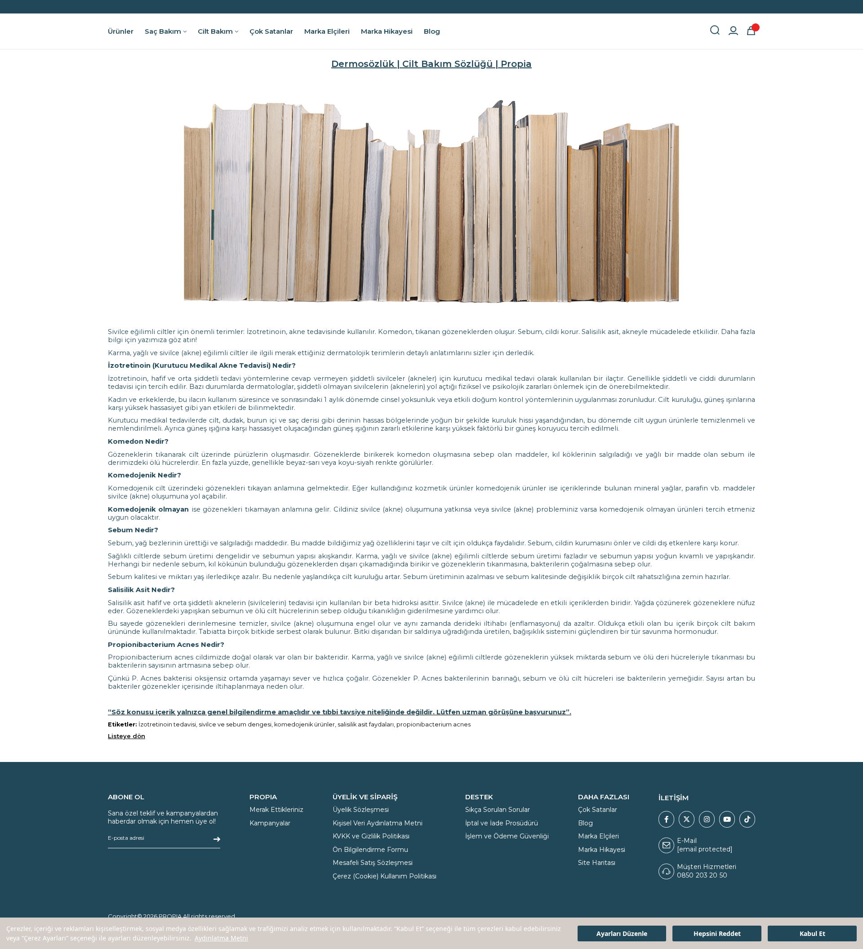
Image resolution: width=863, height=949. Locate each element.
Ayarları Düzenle (621, 933)
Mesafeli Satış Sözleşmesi (373, 863)
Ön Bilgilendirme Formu (370, 850)
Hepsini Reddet (717, 933)
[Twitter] (686, 819)
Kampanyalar (269, 823)
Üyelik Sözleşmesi (361, 810)
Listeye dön (126, 736)
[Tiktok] (747, 819)
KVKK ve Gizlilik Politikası (371, 836)
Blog (585, 823)
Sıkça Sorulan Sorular (497, 810)
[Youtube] (727, 819)
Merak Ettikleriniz (276, 810)
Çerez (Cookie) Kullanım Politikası (384, 876)
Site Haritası (596, 863)
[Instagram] (707, 819)
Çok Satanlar (597, 810)
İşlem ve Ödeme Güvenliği (507, 836)
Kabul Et (812, 933)
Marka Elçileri (598, 836)
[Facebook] (666, 819)
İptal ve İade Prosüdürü (501, 823)
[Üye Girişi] (733, 31)
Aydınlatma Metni (221, 938)
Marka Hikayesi (601, 850)
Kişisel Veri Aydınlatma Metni (378, 823)
